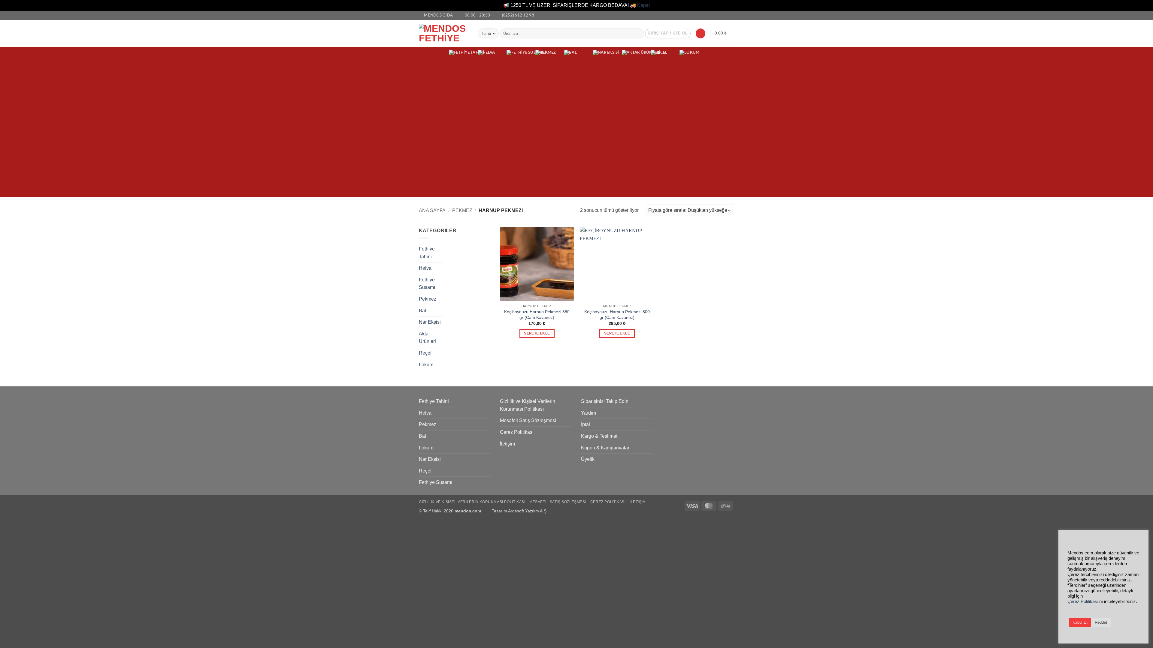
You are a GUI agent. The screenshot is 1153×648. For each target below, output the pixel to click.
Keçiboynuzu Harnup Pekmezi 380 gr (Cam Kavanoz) (537, 314)
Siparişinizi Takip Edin (604, 401)
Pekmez (462, 210)
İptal (585, 424)
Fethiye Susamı (427, 283)
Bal (422, 310)
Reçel (425, 353)
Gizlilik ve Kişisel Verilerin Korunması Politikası (527, 405)
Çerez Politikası (517, 432)
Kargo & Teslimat (599, 436)
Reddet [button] (1101, 622)
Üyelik (588, 459)
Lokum (426, 364)
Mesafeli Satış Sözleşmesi (528, 420)
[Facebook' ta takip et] (720, 15)
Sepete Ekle (537, 333)
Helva (425, 268)
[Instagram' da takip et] (725, 15)
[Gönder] (638, 33)
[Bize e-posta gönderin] (731, 15)
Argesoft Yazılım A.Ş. (528, 510)
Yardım (588, 413)
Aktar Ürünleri (427, 337)
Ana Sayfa (432, 210)
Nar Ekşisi (430, 322)
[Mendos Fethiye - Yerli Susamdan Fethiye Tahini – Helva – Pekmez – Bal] (444, 33)
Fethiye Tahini (427, 252)
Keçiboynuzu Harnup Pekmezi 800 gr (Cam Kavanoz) (617, 314)
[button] (668, 33)
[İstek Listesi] (700, 33)
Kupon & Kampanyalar (605, 447)
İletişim (507, 443)
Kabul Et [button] (1080, 622)
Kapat (643, 5)
